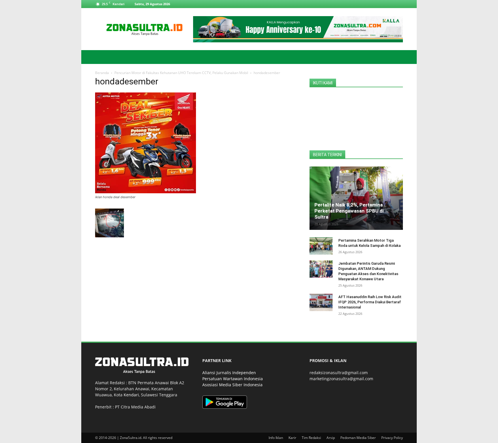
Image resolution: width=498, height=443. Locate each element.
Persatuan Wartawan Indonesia (232, 378)
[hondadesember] (145, 191)
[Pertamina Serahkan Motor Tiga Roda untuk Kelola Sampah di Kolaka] (321, 246)
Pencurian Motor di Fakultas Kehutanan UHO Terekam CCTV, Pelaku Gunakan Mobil (181, 72)
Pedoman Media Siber (358, 437)
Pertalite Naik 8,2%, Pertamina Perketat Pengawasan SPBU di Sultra (349, 211)
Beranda (102, 72)
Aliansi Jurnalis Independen (229, 372)
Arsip (331, 437)
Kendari (131, 394)
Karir (292, 437)
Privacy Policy (392, 437)
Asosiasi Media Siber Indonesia (232, 384)
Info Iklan (276, 437)
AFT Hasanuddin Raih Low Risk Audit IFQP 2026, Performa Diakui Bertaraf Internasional (369, 302)
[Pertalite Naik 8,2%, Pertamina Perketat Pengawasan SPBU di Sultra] (356, 198)
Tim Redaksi (311, 437)
